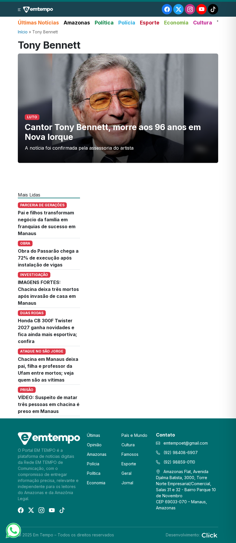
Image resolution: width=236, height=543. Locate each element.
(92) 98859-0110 (178, 462)
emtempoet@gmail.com (185, 443)
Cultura (202, 23)
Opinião (94, 444)
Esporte (149, 23)
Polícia (126, 23)
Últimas (93, 435)
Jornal (127, 482)
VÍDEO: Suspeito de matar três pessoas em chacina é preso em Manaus (48, 404)
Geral (126, 473)
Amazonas (77, 23)
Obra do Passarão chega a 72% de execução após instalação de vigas (48, 258)
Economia (176, 23)
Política (104, 23)
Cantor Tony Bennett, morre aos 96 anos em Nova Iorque (113, 132)
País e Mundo (134, 435)
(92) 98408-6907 (180, 452)
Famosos (129, 454)
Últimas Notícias (38, 23)
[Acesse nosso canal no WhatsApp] (13, 530)
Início (23, 31)
